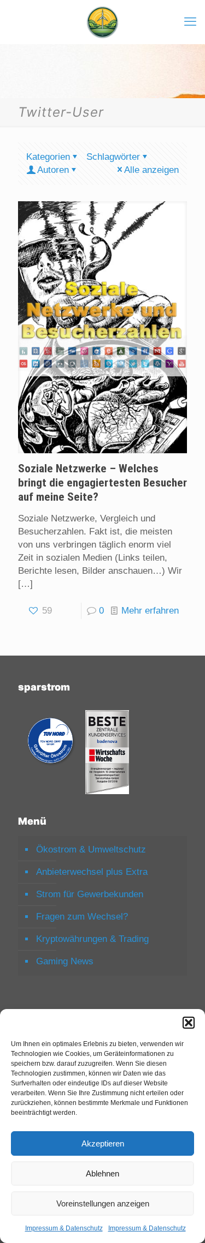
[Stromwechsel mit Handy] (102, 21)
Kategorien (48, 157)
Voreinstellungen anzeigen (102, 1203)
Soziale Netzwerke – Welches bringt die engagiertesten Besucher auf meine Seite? (102, 482)
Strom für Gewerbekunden (89, 894)
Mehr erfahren (150, 610)
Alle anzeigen (151, 170)
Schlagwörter (113, 157)
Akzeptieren (102, 1143)
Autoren (53, 170)
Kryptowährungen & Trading (92, 939)
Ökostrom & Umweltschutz (91, 849)
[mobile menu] (190, 22)
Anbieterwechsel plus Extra (92, 872)
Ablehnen (102, 1173)
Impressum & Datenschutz (64, 1228)
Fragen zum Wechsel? (82, 916)
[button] (188, 1022)
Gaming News (64, 961)
